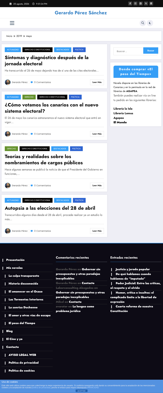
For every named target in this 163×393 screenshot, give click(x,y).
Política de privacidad (24, 363)
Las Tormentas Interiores (26, 299)
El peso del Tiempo (22, 323)
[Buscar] (143, 23)
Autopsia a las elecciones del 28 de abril (50, 208)
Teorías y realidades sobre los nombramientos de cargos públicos (44, 159)
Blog (9, 331)
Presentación (15, 260)
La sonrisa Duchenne (23, 307)
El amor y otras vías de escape (30, 315)
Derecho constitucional (37, 49)
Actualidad (13, 49)
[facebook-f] (130, 3)
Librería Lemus (123, 113)
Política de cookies (22, 371)
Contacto (12, 347)
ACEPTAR (81, 391)
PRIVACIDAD (93, 387)
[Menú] (12, 23)
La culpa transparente (24, 276)
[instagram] (135, 3)
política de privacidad (41, 387)
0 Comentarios (42, 82)
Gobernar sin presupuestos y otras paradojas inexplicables (78, 274)
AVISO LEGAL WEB (22, 355)
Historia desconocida (23, 283)
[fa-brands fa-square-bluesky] (141, 3)
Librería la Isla (122, 109)
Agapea (118, 118)
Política (79, 49)
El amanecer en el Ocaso (26, 291)
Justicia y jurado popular (133, 269)
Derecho (29, 97)
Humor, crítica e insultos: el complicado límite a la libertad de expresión (133, 297)
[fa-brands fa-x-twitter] (146, 3)
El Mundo (120, 122)
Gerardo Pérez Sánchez (81, 12)
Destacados (62, 49)
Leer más (97, 82)
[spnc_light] (150, 23)
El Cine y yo (14, 339)
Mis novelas (14, 268)
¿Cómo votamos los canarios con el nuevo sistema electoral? (51, 108)
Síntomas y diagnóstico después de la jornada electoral (47, 60)
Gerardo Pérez (20, 82)
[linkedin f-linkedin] (151, 3)
